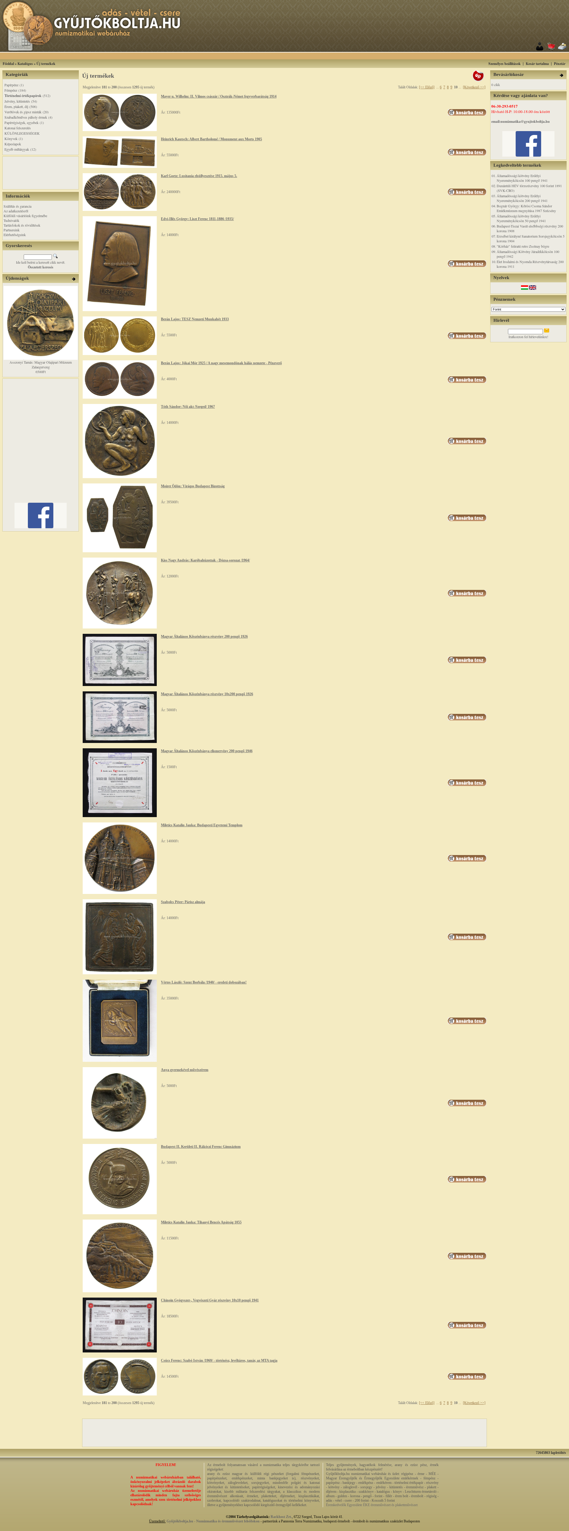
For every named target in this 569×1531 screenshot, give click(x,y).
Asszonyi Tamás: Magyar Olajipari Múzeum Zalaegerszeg (40, 364)
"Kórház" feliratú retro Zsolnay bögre (523, 246)
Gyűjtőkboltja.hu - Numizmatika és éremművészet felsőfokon (213, 1521)
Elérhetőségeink (15, 234)
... (437, 87)
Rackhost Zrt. (281, 1517)
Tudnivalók (11, 220)
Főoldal (8, 63)
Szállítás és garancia (17, 206)
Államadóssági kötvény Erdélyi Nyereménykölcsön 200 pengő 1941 (522, 198)
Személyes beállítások (504, 63)
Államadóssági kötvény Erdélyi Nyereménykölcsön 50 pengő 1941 (521, 218)
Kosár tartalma (537, 63)
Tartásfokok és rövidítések (22, 225)
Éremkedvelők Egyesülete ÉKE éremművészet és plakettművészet (372, 1505)
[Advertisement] (292, 56)
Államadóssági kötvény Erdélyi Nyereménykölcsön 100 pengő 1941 (522, 178)
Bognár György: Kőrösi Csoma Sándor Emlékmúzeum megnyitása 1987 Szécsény (526, 208)
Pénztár (559, 63)
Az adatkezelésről (16, 211)
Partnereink (12, 229)
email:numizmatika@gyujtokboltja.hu (520, 121)
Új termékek (45, 63)
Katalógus (25, 63)
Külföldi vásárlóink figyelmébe (25, 215)
